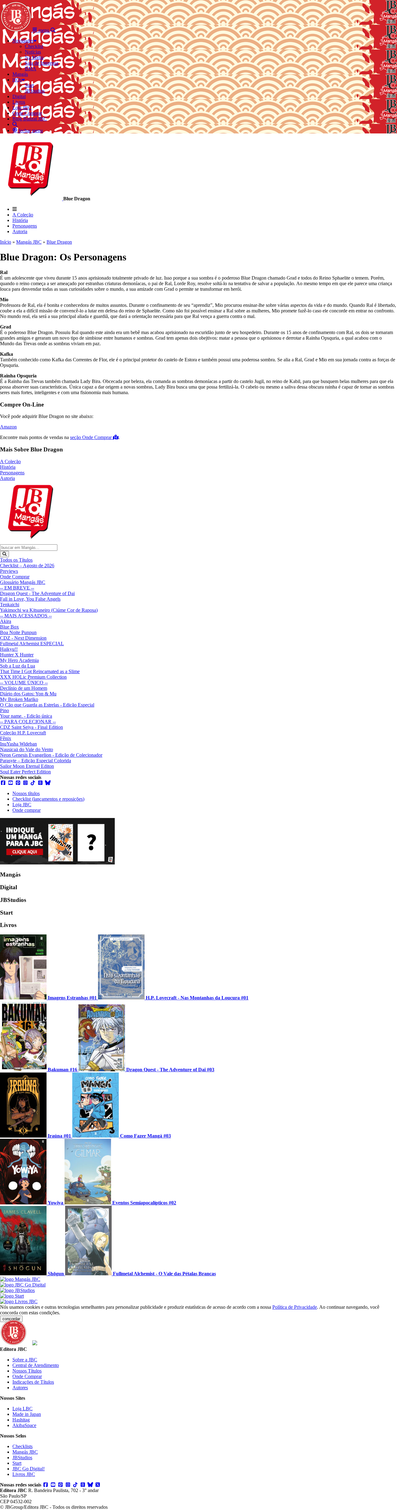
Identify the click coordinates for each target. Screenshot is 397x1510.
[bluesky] (48, 782)
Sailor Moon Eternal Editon (27, 766)
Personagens (24, 225)
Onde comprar (26, 810)
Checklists (22, 1446)
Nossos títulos (26, 793)
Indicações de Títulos (33, 1382)
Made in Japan (26, 1414)
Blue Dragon (59, 242)
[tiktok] (33, 782)
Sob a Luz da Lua (17, 665)
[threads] (40, 782)
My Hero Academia (19, 660)
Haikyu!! (9, 649)
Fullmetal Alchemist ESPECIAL (32, 643)
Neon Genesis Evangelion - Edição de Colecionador (51, 755)
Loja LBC (22, 1408)
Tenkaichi (9, 604)
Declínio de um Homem (23, 688)
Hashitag (21, 1419)
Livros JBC (23, 1474)
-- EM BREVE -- (17, 587)
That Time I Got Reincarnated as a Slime (40, 671)
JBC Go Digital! (28, 1468)
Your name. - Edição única (26, 716)
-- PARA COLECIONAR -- (28, 721)
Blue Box (9, 626)
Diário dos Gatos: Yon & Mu (28, 693)
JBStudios (22, 1457)
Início (5, 242)
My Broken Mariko (19, 699)
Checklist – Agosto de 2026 (27, 565)
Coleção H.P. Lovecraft (23, 732)
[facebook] (3, 782)
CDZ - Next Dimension (23, 638)
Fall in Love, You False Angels (30, 599)
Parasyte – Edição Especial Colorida (35, 760)
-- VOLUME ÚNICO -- (24, 682)
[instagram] (25, 782)
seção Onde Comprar (91, 437)
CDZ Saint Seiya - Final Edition (31, 727)
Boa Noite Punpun (18, 632)
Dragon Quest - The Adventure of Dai (37, 593)
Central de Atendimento (35, 1365)
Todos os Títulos (16, 560)
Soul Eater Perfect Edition (25, 771)
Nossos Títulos (27, 1370)
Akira (5, 621)
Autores (20, 1387)
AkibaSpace (24, 1425)
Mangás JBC (29, 242)
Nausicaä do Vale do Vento (26, 749)
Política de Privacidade (294, 1307)
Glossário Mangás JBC (22, 582)
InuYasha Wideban (18, 743)
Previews (9, 571)
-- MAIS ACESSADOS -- (26, 615)
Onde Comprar (14, 576)
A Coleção (22, 214)
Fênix (5, 738)
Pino (4, 710)
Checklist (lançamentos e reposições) (48, 799)
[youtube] (10, 782)
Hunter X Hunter (16, 654)
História (20, 220)
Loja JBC (21, 804)
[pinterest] (18, 782)
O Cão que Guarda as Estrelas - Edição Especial (47, 704)
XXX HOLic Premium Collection (33, 677)
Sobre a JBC (24, 1359)
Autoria (19, 231)
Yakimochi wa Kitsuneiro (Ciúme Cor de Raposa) (49, 610)
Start (16, 1463)
